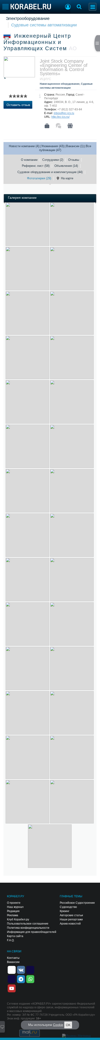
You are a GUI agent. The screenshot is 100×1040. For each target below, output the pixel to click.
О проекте (13, 902)
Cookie (58, 1025)
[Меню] (92, 7)
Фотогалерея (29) (39, 178)
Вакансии (13, 962)
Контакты (13, 957)
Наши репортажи (71, 919)
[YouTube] (11, 987)
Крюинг (64, 911)
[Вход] (68, 7)
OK (68, 1025)
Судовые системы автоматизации (44, 25)
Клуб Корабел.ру (18, 919)
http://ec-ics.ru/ (60, 116)
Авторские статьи (71, 915)
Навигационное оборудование (60, 83)
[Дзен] (11, 969)
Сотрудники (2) (52, 159)
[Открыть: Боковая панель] (97, 43)
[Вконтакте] (21, 969)
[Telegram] (21, 978)
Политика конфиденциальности (28, 927)
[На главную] (26, 6)
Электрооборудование (28, 18)
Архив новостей (70, 923)
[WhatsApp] (30, 978)
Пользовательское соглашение (27, 923)
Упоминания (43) (52, 146)
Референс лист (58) (36, 166)
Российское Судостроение (77, 902)
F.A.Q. (10, 940)
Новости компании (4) (24, 146)
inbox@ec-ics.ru (64, 113)
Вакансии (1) (75, 146)
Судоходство (68, 907)
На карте (67, 178)
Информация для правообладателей (31, 932)
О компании (29, 159)
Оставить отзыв (18, 105)
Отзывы (73, 159)
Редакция (13, 911)
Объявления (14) (66, 166)
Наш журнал (15, 907)
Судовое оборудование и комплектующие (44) (50, 172)
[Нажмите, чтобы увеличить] (27, 224)
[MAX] (11, 978)
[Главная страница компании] (47, 126)
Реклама (12, 915)
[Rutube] (30, 969)
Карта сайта (15, 936)
